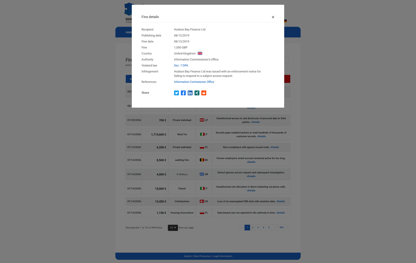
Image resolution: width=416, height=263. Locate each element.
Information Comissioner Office (194, 82)
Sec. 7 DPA (181, 65)
